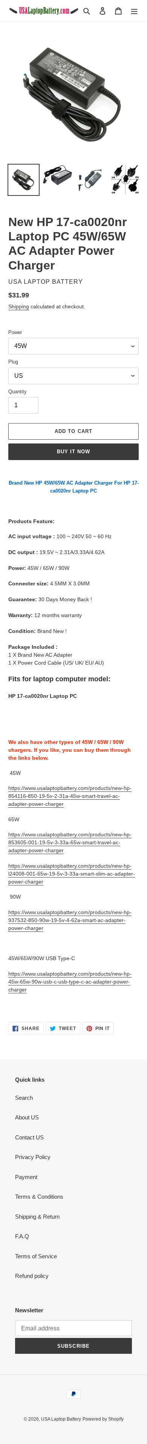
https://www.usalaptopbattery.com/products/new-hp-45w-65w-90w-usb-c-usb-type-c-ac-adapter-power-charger (70, 982)
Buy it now (73, 451)
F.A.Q (22, 1236)
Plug (13, 362)
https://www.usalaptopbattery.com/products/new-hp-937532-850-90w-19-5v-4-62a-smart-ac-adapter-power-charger (70, 920)
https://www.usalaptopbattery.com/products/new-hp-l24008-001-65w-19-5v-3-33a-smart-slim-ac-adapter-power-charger (71, 874)
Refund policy (32, 1276)
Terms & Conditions (39, 1196)
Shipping (18, 306)
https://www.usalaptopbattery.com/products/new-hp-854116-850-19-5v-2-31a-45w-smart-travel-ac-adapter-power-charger (70, 796)
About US (27, 1117)
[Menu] (134, 11)
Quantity (17, 391)
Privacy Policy (33, 1157)
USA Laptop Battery (61, 1419)
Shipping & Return (37, 1216)
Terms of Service (36, 1256)
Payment (26, 1177)
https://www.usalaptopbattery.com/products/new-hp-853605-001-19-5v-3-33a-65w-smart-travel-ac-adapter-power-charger (70, 842)
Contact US (29, 1137)
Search (24, 1098)
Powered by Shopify (103, 1419)
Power (15, 332)
